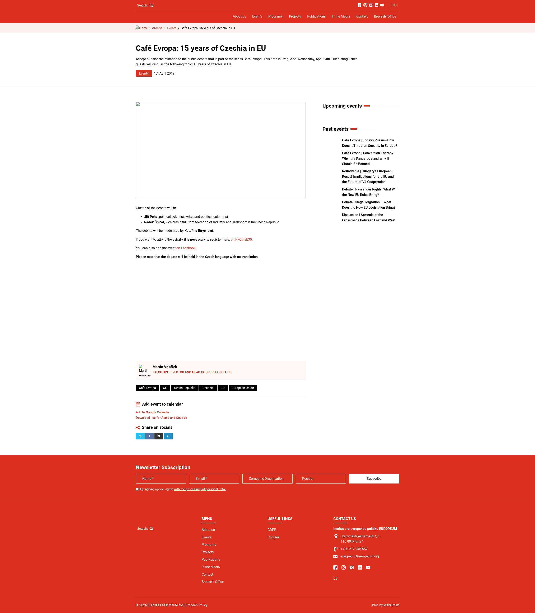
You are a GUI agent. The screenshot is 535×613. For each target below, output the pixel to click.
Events (257, 16)
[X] (140, 436)
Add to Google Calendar (152, 412)
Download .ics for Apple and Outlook (161, 418)
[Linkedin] (168, 436)
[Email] (158, 436)
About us (239, 16)
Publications (316, 16)
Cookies (273, 537)
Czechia (208, 388)
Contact (362, 16)
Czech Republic (184, 388)
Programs (275, 16)
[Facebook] (149, 436)
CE (165, 388)
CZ (394, 5)
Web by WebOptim (385, 605)
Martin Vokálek (165, 367)
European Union (243, 388)
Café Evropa (147, 388)
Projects (295, 16)
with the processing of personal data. (200, 489)
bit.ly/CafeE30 (241, 239)
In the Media (341, 16)
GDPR (272, 530)
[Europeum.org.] (142, 28)
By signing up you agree (183, 489)
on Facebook (185, 248)
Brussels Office (385, 16)
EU (223, 388)
